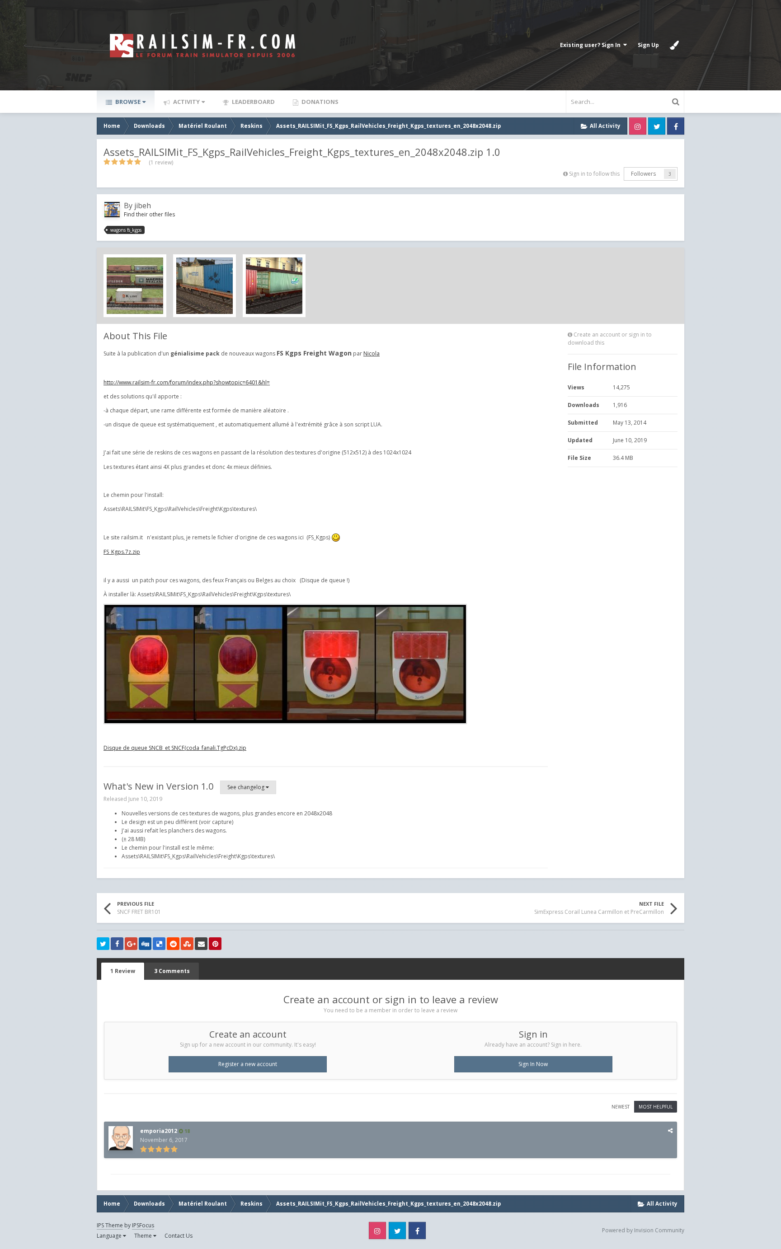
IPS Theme (110, 1225)
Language (110, 1236)
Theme (143, 1236)
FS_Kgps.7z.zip (122, 552)
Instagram (637, 126)
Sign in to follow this (594, 174)
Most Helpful (656, 1107)
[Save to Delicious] (159, 943)
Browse (127, 102)
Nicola (371, 353)
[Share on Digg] (145, 943)
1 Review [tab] (122, 971)
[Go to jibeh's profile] (112, 209)
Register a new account (247, 1064)
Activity (186, 102)
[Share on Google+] (131, 943)
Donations (319, 102)
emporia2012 (158, 1131)
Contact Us (179, 1236)
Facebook (675, 126)
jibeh (142, 206)
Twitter (656, 126)
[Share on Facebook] (117, 943)
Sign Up (648, 45)
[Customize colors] (674, 45)
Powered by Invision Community (643, 1230)
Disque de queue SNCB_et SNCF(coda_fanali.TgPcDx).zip (175, 748)
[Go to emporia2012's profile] (120, 1138)
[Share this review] (670, 1130)
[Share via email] (201, 943)
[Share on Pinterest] (215, 943)
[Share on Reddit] (173, 943)
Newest (621, 1107)
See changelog (246, 787)
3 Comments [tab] (172, 971)
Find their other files (149, 214)
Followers (643, 174)
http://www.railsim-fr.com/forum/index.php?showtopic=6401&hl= (187, 382)
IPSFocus (143, 1225)
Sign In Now (533, 1064)
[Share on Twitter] (103, 943)
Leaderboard (253, 102)
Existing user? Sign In (591, 45)
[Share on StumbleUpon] (187, 943)
